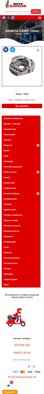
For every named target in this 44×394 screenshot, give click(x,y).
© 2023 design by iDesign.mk (22, 377)
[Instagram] (8, 18)
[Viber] (13, 18)
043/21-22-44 (22, 352)
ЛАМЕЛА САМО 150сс (22, 31)
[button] (39, 17)
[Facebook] (4, 18)
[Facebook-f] (29, 366)
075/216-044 (22, 345)
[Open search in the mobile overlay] (22, 11)
